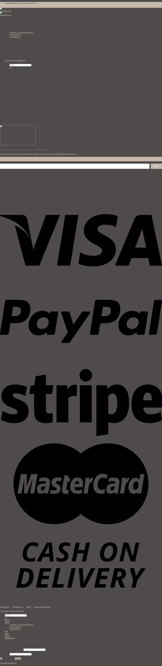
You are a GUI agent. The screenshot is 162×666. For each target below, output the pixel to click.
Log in (18, 659)
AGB (29, 607)
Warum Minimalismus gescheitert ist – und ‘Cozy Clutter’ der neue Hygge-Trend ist (33, 182)
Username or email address (11, 649)
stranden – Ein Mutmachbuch (21, 32)
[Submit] (10, 68)
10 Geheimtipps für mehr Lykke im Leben (16, 185)
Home (7, 620)
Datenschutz (18, 607)
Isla (6, 39)
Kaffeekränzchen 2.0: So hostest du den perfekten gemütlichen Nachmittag (30, 180)
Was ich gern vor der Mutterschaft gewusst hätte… (20, 187)
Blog (7, 41)
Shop (7, 622)
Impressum (4, 607)
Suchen (3, 162)
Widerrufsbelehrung (42, 607)
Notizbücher (14, 37)
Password (4, 654)
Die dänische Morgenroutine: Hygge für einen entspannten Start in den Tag (30, 178)
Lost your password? (8, 663)
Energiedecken (15, 34)
